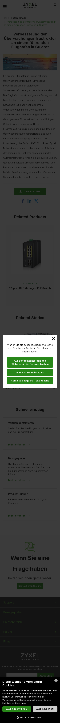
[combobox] (56, 680)
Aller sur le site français (30, 372)
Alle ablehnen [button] (45, 709)
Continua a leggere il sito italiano (30, 380)
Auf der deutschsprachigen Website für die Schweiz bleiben (30, 362)
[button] (30, 717)
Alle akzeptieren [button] (16, 709)
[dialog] (30, 700)
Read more (20, 703)
